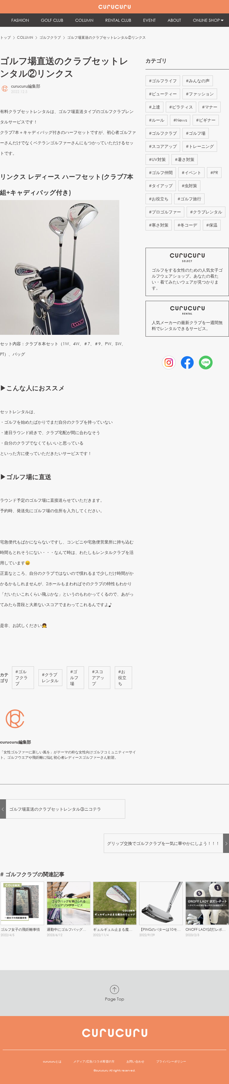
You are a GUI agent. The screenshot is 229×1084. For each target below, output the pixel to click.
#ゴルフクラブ (21, 677)
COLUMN (25, 37)
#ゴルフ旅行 (189, 199)
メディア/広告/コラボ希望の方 (93, 1061)
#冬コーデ (187, 225)
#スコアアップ (98, 677)
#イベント (191, 172)
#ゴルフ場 (74, 677)
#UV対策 (157, 159)
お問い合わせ (135, 1061)
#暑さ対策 (184, 159)
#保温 (211, 225)
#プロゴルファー (165, 212)
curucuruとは (52, 1061)
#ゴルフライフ (163, 80)
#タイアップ (161, 185)
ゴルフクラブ (50, 37)
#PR (214, 172)
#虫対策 (189, 185)
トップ (5, 37)
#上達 (154, 107)
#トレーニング (200, 146)
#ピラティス (181, 107)
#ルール (156, 120)
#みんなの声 (198, 80)
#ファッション (200, 94)
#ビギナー (206, 120)
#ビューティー (163, 94)
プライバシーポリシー (171, 1061)
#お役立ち (122, 677)
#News (180, 120)
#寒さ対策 (158, 225)
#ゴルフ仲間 (161, 172)
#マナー (209, 107)
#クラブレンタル (50, 677)
